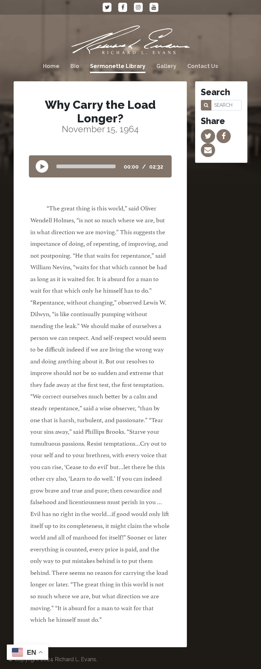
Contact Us (202, 66)
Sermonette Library (117, 66)
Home (51, 66)
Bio (74, 66)
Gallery (166, 66)
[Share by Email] (208, 150)
